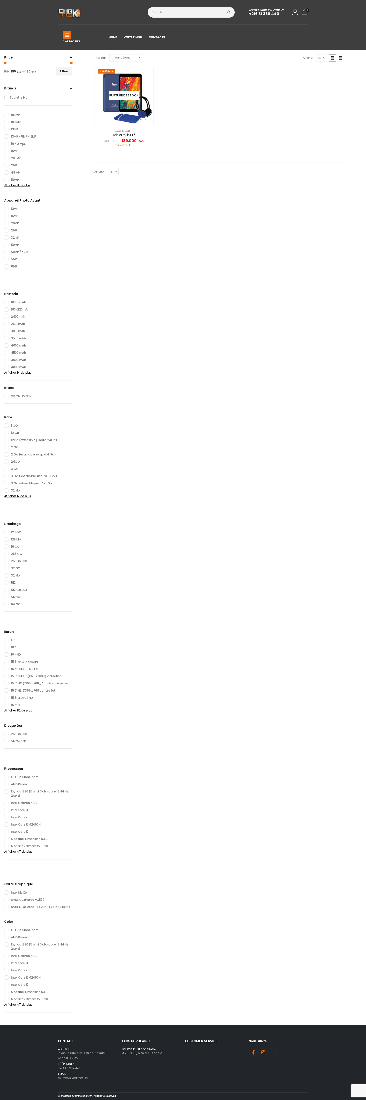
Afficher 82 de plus (18, 710)
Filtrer (64, 71)
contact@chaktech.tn (73, 1078)
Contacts (157, 37)
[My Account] (295, 12)
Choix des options (127, 120)
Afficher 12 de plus (17, 496)
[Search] (229, 12)
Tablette (118, 130)
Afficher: (308, 58)
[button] (332, 57)
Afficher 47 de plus (18, 851)
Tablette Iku (124, 145)
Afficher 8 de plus (17, 185)
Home (113, 37)
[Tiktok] (273, 1052)
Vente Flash (133, 37)
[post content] (123, 95)
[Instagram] (263, 1052)
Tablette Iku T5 (123, 135)
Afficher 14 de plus (17, 372)
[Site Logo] (70, 12)
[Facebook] (253, 1052)
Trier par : (100, 58)
